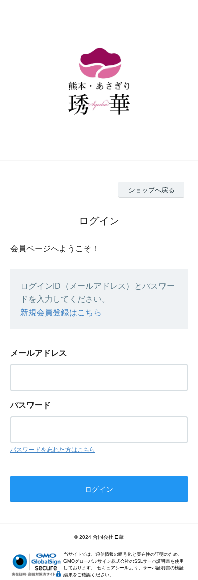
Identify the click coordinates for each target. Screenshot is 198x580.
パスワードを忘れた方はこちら (52, 449)
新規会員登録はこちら (61, 312)
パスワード (30, 405)
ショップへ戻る (151, 190)
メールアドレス (38, 353)
